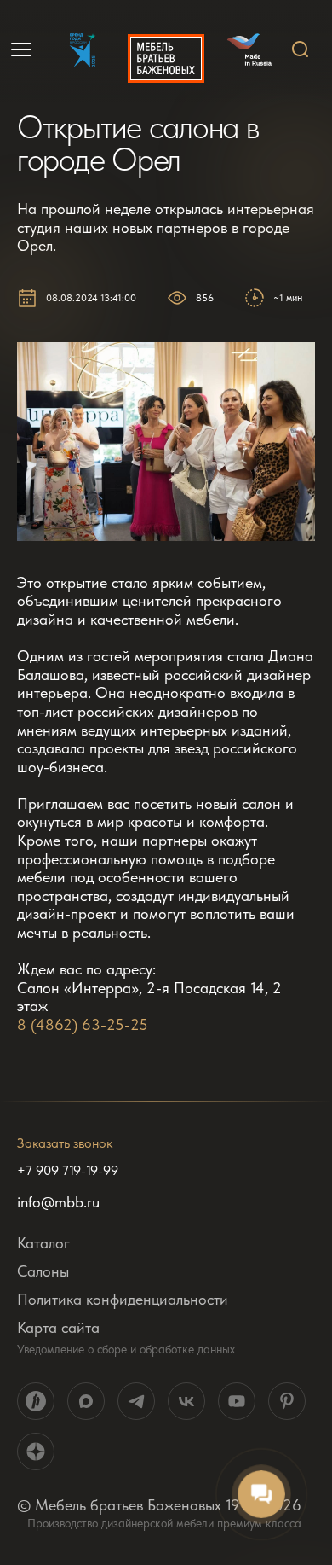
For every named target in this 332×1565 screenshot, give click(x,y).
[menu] (23, 49)
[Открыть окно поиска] (300, 49)
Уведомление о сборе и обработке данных (126, 1349)
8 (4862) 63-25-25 (82, 1024)
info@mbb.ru (58, 1202)
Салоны (43, 1271)
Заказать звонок (64, 1143)
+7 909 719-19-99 (67, 1171)
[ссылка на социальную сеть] (36, 1401)
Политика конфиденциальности (122, 1299)
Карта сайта (58, 1327)
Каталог (43, 1243)
